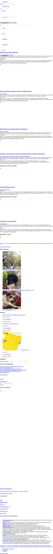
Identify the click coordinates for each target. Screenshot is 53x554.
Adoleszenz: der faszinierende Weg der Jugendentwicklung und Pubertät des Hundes (22, 153)
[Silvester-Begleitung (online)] (13, 168)
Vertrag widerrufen (4, 509)
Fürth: (4, 522)
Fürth (16, 546)
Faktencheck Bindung (7, 310)
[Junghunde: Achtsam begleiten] (16, 199)
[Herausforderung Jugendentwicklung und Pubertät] (16, 102)
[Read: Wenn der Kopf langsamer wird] (12, 269)
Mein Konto (5, 1)
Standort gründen (3, 381)
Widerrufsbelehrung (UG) (5, 506)
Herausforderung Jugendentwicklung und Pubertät (13, 129)
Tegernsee (41, 546)
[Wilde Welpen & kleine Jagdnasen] (16, 25)
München (26, 546)
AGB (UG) (2, 504)
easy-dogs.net (15, 545)
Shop (1, 500)
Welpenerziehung (18, 156)
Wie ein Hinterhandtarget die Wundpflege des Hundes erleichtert (16, 290)
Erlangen (12, 546)
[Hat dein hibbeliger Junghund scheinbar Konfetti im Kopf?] (16, 64)
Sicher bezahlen (3, 513)
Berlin (49, 545)
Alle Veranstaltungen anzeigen (6, 493)
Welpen (11, 54)
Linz (18, 546)
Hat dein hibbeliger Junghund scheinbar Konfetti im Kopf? (16, 91)
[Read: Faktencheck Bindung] (12, 308)
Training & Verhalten (4, 131)
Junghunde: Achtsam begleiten (8, 221)
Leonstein (22, 546)
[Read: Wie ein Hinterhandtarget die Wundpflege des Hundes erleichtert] (12, 289)
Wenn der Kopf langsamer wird (9, 270)
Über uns (2, 379)
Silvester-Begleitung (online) (7, 187)
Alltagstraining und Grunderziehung (7, 156)
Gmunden (8, 546)
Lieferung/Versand (4, 511)
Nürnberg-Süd (36, 546)
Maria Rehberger (3, 223)
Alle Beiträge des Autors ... (5, 246)
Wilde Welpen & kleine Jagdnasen (9, 52)
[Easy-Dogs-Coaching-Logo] (2, 10)
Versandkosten (8, 319)
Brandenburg (2, 546)
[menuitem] (28, 1)
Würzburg (50, 546)
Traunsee (46, 546)
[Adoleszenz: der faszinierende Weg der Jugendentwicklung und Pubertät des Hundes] (9, 140)
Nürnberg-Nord (6, 524)
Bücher (1, 54)
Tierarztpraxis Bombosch (5, 189)
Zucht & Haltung (3, 93)
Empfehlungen (6, 54)
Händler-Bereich (3, 502)
